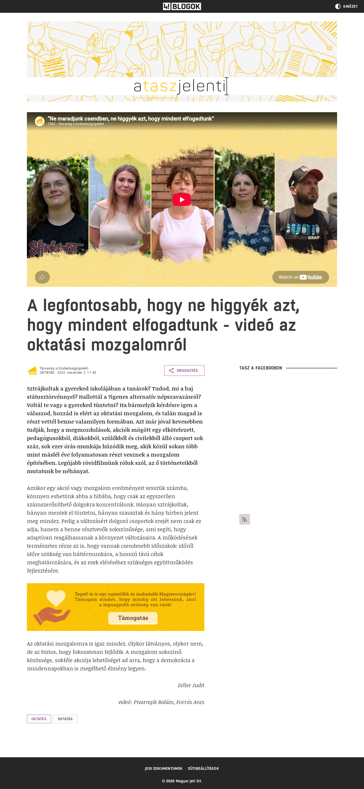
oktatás (47, 373)
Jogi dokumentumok (164, 768)
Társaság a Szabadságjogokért (64, 368)
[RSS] (244, 519)
